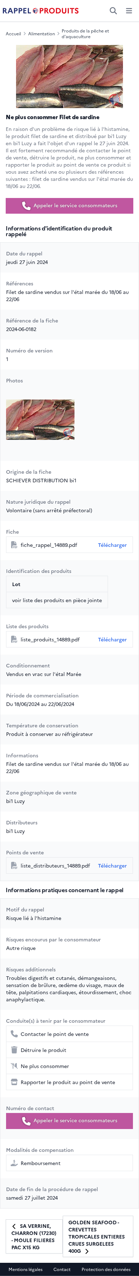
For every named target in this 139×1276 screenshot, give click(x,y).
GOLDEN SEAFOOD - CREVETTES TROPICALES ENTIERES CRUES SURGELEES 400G (96, 1236)
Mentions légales (25, 1269)
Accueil (13, 33)
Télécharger (112, 544)
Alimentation (41, 33)
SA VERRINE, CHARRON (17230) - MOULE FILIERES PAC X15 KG (33, 1236)
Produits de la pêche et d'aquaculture (85, 33)
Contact (62, 1269)
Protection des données (106, 1269)
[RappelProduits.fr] (40, 11)
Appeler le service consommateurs (74, 205)
